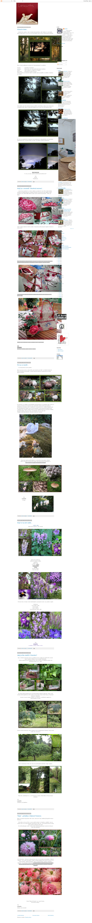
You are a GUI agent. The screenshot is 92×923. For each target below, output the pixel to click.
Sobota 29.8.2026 (67, 81)
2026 (59, 253)
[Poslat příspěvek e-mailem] (33, 181)
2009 (59, 307)
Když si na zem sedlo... (24, 523)
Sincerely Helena (61, 219)
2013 (59, 272)
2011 (59, 304)
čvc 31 (60, 285)
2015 (59, 269)
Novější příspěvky (21, 915)
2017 (59, 266)
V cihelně (59, 234)
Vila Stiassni (66, 199)
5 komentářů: (29, 910)
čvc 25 (60, 286)
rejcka (59, 70)
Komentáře (60, 64)
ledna (60, 302)
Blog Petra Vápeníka (62, 100)
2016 (59, 268)
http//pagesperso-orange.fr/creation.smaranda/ (63, 246)
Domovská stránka (36, 915)
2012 (59, 274)
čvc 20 (60, 288)
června (60, 294)
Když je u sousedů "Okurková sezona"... (30, 188)
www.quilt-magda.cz (61, 240)
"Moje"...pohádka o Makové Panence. (29, 816)
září (59, 280)
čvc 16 (60, 289)
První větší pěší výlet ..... (68, 189)
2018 (59, 264)
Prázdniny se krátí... (67, 109)
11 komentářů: (29, 648)
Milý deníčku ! (60, 80)
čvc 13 (60, 291)
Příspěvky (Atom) (28, 917)
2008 (59, 309)
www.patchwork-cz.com (62, 238)
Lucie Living (60, 108)
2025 (59, 255)
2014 (59, 271)
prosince (60, 275)
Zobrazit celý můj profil (61, 43)
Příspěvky (60, 62)
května (60, 296)
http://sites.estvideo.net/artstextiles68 (64, 247)
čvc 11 (60, 292)
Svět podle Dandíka (62, 188)
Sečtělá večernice (61, 233)
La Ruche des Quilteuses (63, 118)
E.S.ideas (60, 90)
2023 (59, 258)
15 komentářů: (29, 358)
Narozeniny (66, 71)
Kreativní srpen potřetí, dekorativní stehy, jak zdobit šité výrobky (67, 210)
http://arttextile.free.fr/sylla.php (63, 248)
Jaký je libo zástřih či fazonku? (27, 655)
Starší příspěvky (51, 915)
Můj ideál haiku (60, 101)
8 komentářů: (29, 181)
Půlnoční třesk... (22, 29)
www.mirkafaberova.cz (62, 237)
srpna (60, 282)
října (60, 278)
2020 (59, 263)
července (61, 283)
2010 (59, 306)
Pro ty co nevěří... (23, 365)
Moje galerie (60, 349)
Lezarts (66, 28)
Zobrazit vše (72, 228)
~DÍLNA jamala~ (61, 208)
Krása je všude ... (61, 198)
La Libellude (60, 182)
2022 (59, 260)
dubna (60, 298)
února (60, 301)
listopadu (61, 277)
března (60, 299)
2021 (59, 261)
